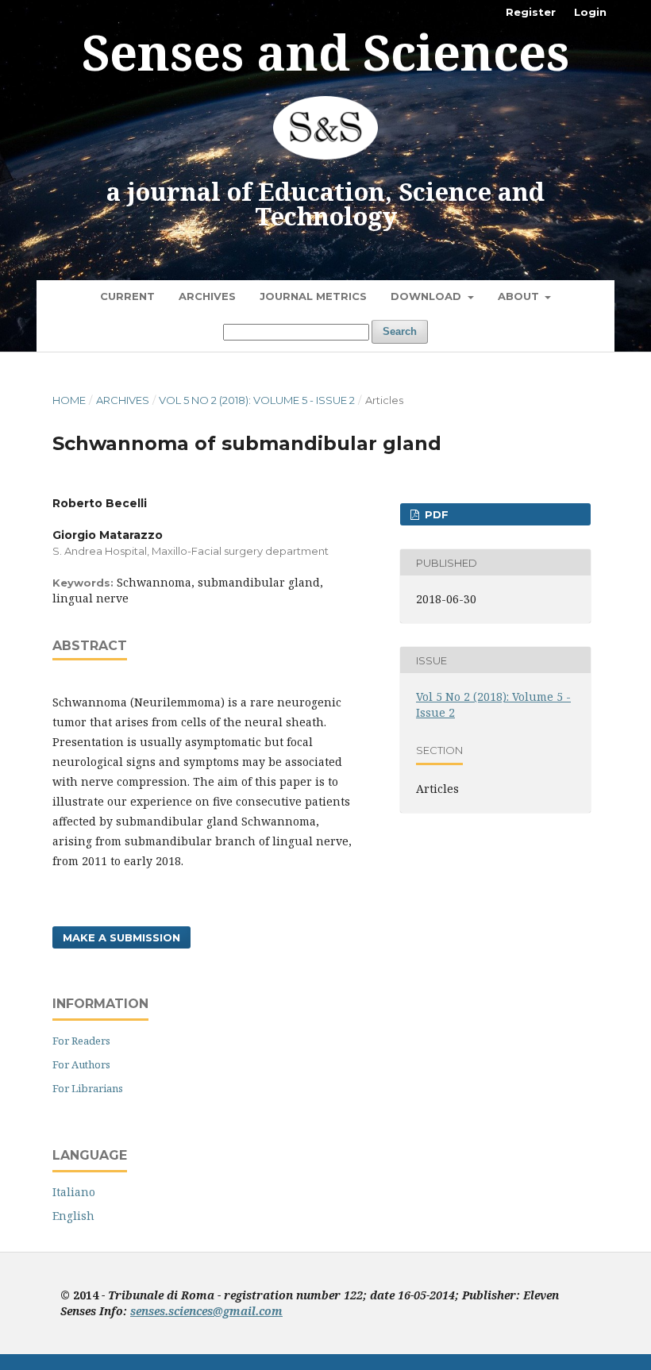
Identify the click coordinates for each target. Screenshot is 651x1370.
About (520, 296)
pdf (435, 514)
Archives (207, 296)
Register (531, 12)
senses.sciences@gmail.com (206, 1310)
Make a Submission (121, 937)
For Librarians (87, 1088)
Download (427, 296)
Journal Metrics (313, 296)
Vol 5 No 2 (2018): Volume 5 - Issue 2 (257, 400)
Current (127, 296)
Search (400, 331)
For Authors (81, 1064)
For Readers (81, 1040)
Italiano (73, 1191)
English (73, 1215)
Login (590, 12)
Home (69, 400)
